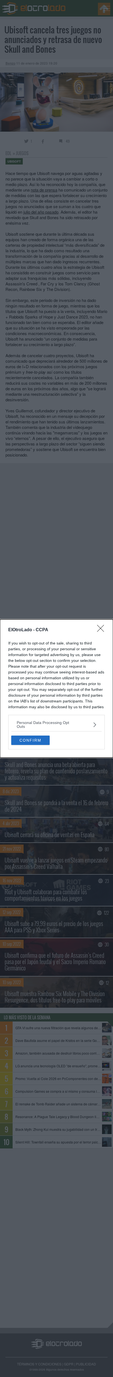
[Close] (102, 630)
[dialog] (56, 688)
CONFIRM (30, 740)
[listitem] (56, 724)
